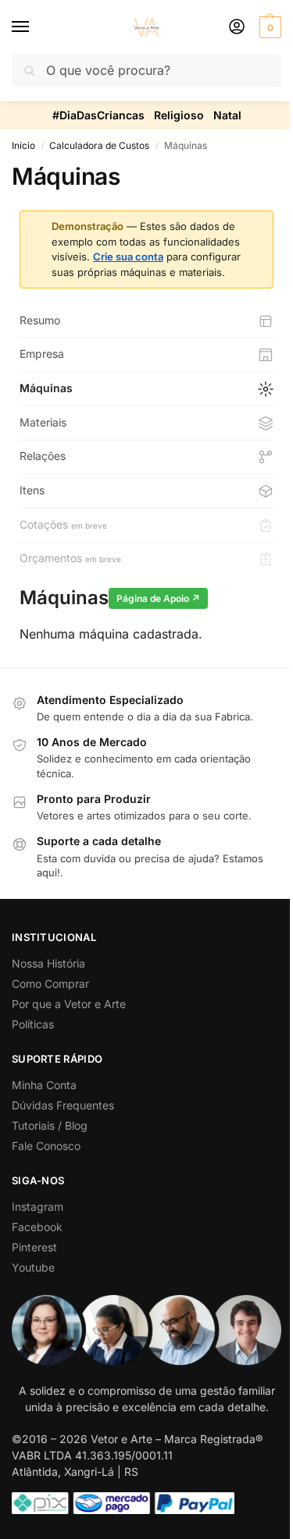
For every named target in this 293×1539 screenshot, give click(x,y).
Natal (227, 115)
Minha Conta (44, 1084)
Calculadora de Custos (99, 145)
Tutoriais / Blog (50, 1125)
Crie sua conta (128, 256)
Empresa (42, 353)
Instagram (37, 1206)
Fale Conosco (46, 1145)
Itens (32, 490)
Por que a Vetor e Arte (69, 1003)
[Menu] (35, 27)
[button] (268, 27)
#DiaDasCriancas (98, 115)
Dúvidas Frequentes (63, 1105)
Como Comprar (50, 983)
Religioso (179, 115)
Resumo (40, 320)
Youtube (33, 1267)
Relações (43, 455)
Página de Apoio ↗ (158, 598)
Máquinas (46, 387)
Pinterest (34, 1247)
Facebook (37, 1226)
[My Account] (236, 27)
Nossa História (48, 963)
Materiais (43, 422)
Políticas (33, 1024)
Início (23, 145)
